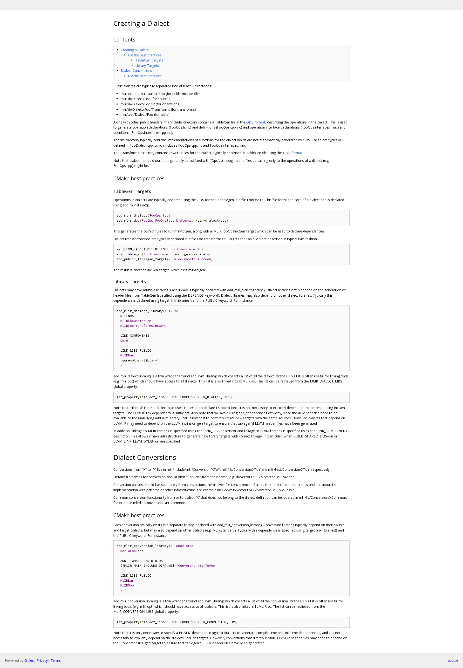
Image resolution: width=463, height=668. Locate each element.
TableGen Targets (149, 60)
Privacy (42, 660)
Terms (56, 660)
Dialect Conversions (136, 70)
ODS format (255, 122)
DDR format (292, 152)
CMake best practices (145, 55)
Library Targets (147, 65)
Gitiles (29, 660)
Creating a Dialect (135, 50)
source (453, 660)
